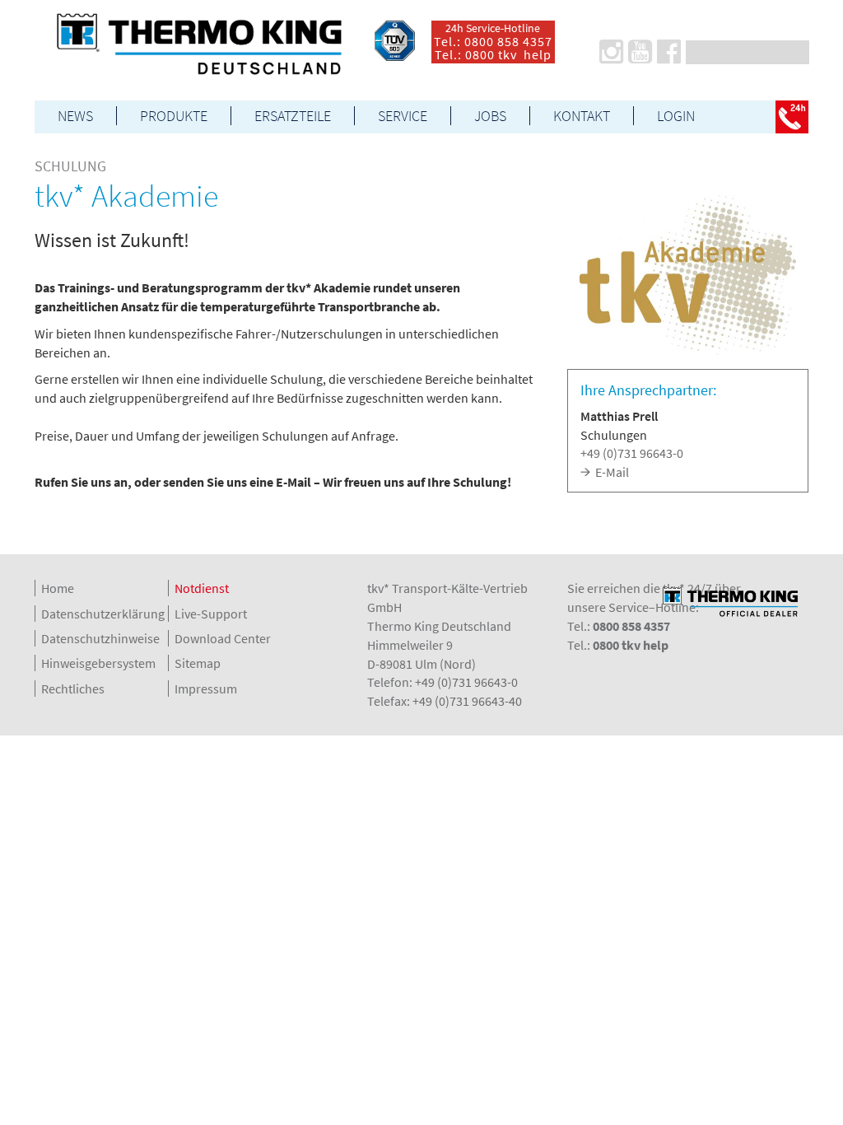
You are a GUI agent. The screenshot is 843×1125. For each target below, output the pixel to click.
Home (57, 588)
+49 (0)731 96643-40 (467, 701)
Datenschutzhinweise (100, 638)
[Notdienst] (791, 116)
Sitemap (198, 663)
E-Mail (612, 472)
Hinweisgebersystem (98, 663)
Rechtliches (73, 688)
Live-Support (211, 613)
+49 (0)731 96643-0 (631, 453)
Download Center (223, 638)
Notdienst (202, 588)
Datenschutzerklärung (103, 613)
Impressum (206, 688)
